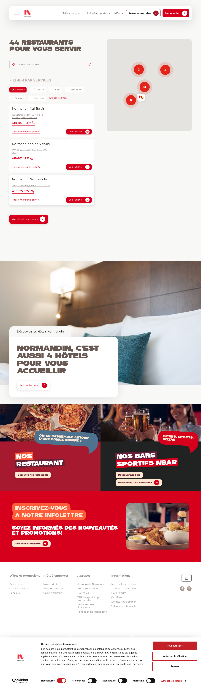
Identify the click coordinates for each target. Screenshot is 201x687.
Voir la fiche (75, 131)
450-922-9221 (21, 191)
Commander (172, 13)
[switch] (92, 680)
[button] (141, 98)
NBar (117, 13)
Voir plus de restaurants (25, 219)
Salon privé (39, 98)
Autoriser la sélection (175, 656)
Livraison (40, 90)
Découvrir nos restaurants (33, 474)
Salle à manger (71, 13)
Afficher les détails (171, 680)
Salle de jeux (76, 90)
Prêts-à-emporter (97, 13)
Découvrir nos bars (129, 474)
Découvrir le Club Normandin (135, 482)
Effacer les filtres (58, 98)
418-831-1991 (20, 158)
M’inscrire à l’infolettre (27, 543)
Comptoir (20, 90)
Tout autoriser (174, 645)
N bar (57, 90)
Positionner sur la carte (25, 131)
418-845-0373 (21, 123)
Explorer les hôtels (29, 385)
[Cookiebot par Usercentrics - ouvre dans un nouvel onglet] (20, 681)
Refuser (175, 666)
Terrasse (19, 98)
